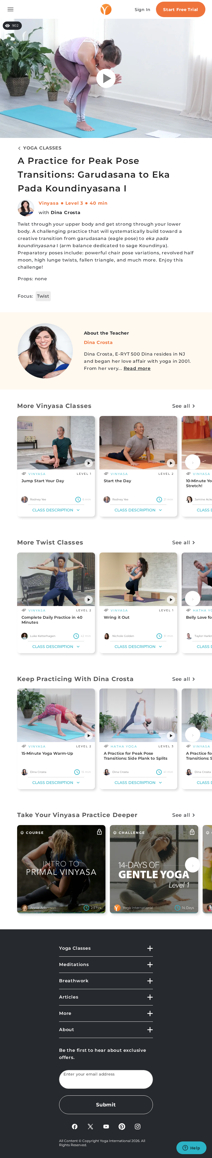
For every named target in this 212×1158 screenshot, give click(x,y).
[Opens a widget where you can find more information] (191, 1148)
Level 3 (74, 203)
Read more (137, 368)
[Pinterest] (121, 1126)
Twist (43, 296)
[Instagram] (137, 1126)
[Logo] (106, 9)
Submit (106, 1105)
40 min (99, 203)
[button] (88, 463)
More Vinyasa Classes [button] (54, 406)
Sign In (142, 9)
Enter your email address (89, 1074)
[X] (90, 1126)
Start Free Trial (180, 9)
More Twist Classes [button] (50, 542)
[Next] (192, 462)
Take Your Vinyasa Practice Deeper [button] (77, 815)
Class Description (52, 510)
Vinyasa (49, 203)
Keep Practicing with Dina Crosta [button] (75, 679)
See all (181, 406)
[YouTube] (106, 1126)
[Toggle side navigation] (10, 9)
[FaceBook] (74, 1126)
